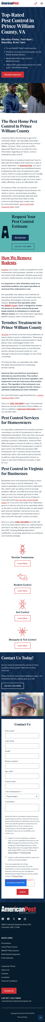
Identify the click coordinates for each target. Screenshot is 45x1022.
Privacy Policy (13, 853)
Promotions (6, 943)
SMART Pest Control (10, 950)
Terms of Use (26, 853)
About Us (5, 970)
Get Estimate (20, 238)
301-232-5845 (13, 998)
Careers (4, 973)
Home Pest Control (9, 947)
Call (3, 998)
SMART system (11, 305)
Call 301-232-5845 (23, 246)
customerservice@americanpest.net (16, 1001)
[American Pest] (10, 3)
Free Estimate (7, 958)
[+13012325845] (35, 3)
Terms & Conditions (9, 981)
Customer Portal (8, 966)
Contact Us (9, 991)
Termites (4, 334)
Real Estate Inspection (10, 954)
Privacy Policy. (18, 876)
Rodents (4, 270)
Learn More (22, 563)
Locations (5, 977)
